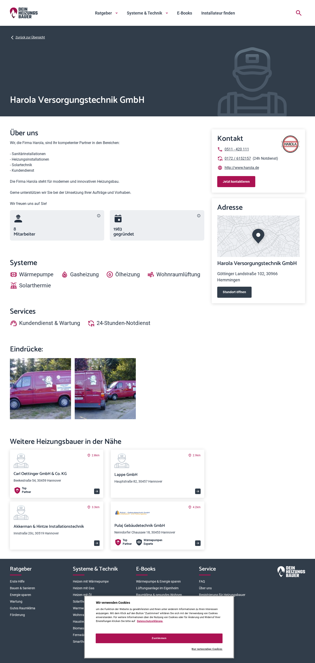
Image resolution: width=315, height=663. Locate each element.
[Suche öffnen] (298, 12)
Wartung (16, 601)
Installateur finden (218, 13)
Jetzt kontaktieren (236, 181)
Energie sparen (20, 595)
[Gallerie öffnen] (40, 388)
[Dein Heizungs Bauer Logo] (291, 572)
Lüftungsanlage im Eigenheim (157, 588)
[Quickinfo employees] (98, 215)
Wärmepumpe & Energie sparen (158, 581)
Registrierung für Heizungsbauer (222, 595)
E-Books (184, 13)
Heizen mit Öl (82, 595)
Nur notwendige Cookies (207, 649)
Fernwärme (81, 635)
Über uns (205, 588)
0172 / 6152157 (238, 158)
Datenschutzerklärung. (150, 621)
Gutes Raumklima (22, 608)
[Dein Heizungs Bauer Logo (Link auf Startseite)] (24, 12)
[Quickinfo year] (199, 215)
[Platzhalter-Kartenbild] (258, 236)
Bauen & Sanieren (22, 588)
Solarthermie (82, 601)
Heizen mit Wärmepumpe (91, 581)
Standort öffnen (234, 292)
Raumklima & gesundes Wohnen (159, 595)
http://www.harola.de (242, 167)
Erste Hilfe (17, 581)
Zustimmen (159, 638)
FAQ (202, 581)
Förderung (17, 615)
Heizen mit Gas (83, 588)
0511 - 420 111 (237, 149)
